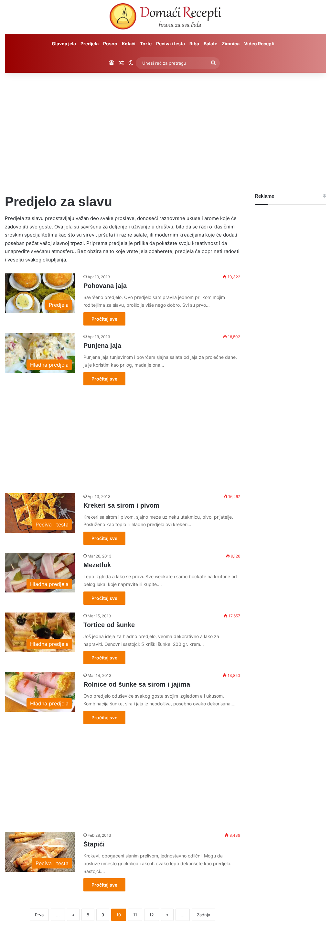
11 (135, 914)
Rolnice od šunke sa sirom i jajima (136, 684)
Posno (110, 43)
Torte (146, 43)
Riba (194, 43)
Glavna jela (64, 43)
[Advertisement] (165, 127)
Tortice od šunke (109, 624)
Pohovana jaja (105, 285)
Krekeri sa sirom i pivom (121, 505)
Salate (210, 43)
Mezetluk (97, 565)
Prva (39, 914)
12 (151, 914)
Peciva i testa (170, 43)
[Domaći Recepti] (165, 17)
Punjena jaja (102, 345)
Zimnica (231, 43)
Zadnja (203, 914)
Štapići (94, 844)
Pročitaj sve (104, 319)
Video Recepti (259, 43)
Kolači (128, 43)
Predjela (89, 43)
